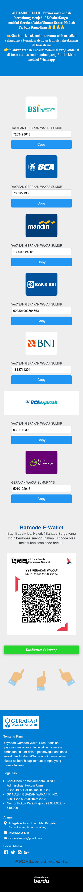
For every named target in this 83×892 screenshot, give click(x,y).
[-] (6, 852)
